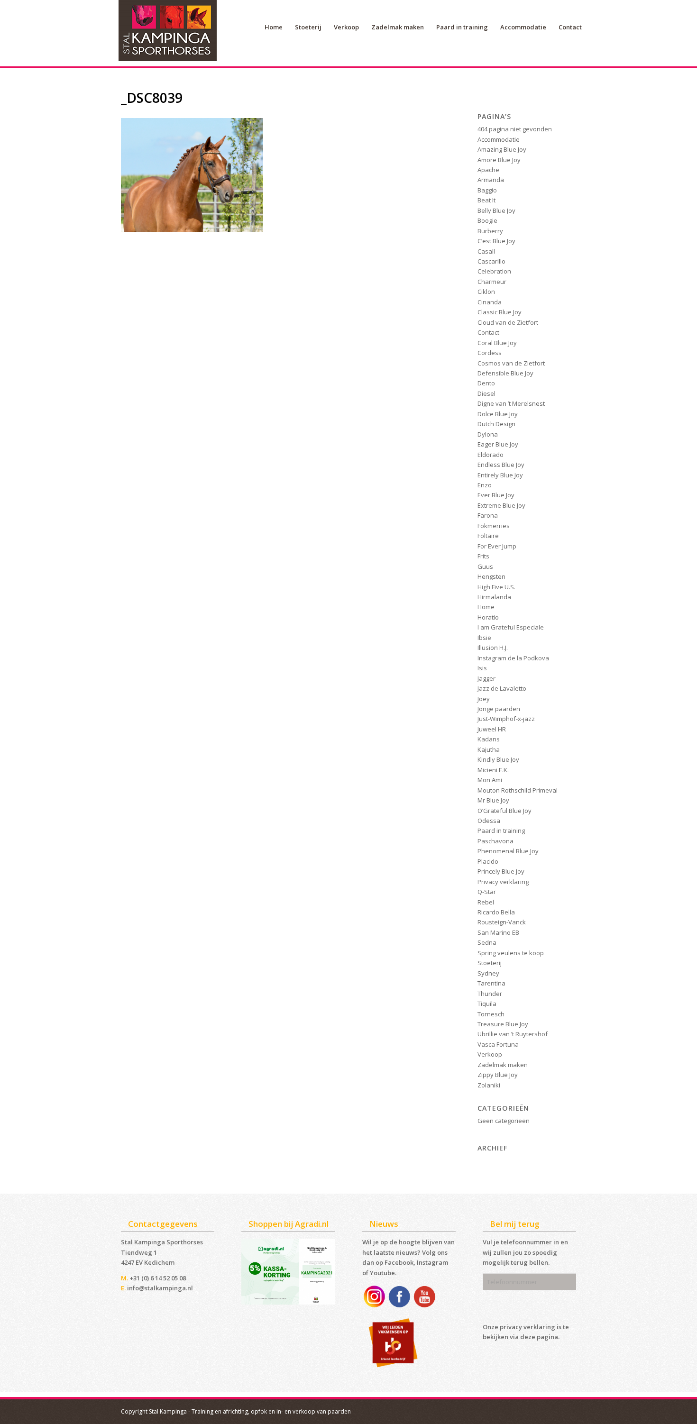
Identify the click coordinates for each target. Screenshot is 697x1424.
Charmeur (491, 281)
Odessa (488, 820)
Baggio (487, 190)
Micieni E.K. (493, 770)
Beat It (486, 200)
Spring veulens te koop (510, 953)
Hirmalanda (494, 597)
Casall (486, 251)
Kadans (488, 739)
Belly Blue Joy (496, 210)
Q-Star (486, 891)
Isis (482, 668)
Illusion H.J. (492, 647)
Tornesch (490, 1014)
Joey (483, 698)
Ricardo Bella (496, 912)
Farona (487, 515)
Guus (485, 566)
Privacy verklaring (503, 881)
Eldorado (490, 454)
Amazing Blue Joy (501, 149)
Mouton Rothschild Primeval (517, 790)
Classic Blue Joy (499, 312)
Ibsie (484, 637)
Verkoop (489, 1054)
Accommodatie (498, 139)
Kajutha (488, 749)
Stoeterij (489, 962)
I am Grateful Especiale (510, 627)
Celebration (494, 271)
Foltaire (488, 535)
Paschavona (495, 841)
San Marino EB (498, 932)
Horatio (488, 617)
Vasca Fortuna (498, 1044)
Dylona (487, 434)
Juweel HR (491, 729)
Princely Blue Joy (500, 871)
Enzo (484, 485)
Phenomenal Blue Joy (508, 851)
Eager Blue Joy (497, 444)
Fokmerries (493, 525)
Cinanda (489, 302)
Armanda (490, 179)
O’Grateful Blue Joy (504, 810)
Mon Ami (489, 780)
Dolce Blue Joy (497, 414)
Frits (483, 556)
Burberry (490, 231)
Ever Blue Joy (495, 495)
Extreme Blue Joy (501, 505)
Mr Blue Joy (493, 800)
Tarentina (491, 983)
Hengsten (491, 576)
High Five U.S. (496, 587)
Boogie (487, 220)
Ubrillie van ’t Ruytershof (512, 1034)
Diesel (486, 393)
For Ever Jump (496, 546)
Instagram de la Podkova (513, 658)
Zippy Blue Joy (497, 1074)
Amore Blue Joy (499, 159)
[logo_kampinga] (168, 33)
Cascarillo (491, 261)
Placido (487, 861)
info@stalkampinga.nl (160, 1288)
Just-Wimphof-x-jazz (506, 718)
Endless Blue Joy (500, 464)
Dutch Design (496, 424)
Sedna (486, 942)
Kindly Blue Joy (498, 759)
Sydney (488, 973)
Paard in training (501, 830)
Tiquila (486, 1003)
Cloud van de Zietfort (507, 322)
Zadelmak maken (502, 1064)
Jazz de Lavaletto (501, 688)
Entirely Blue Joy (500, 475)
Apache (488, 169)
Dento (486, 383)
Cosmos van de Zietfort (511, 363)
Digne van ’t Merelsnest (511, 403)
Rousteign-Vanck (501, 922)
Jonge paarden (498, 708)
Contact (488, 332)
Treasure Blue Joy (502, 1024)
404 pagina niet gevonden (514, 129)
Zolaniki (488, 1085)
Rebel (485, 902)
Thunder (489, 993)
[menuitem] (273, 27)
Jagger (486, 678)
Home (486, 606)
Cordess (489, 352)
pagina (547, 1337)
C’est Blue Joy (496, 241)
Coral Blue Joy (497, 342)
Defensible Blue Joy (505, 373)
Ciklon (486, 291)
